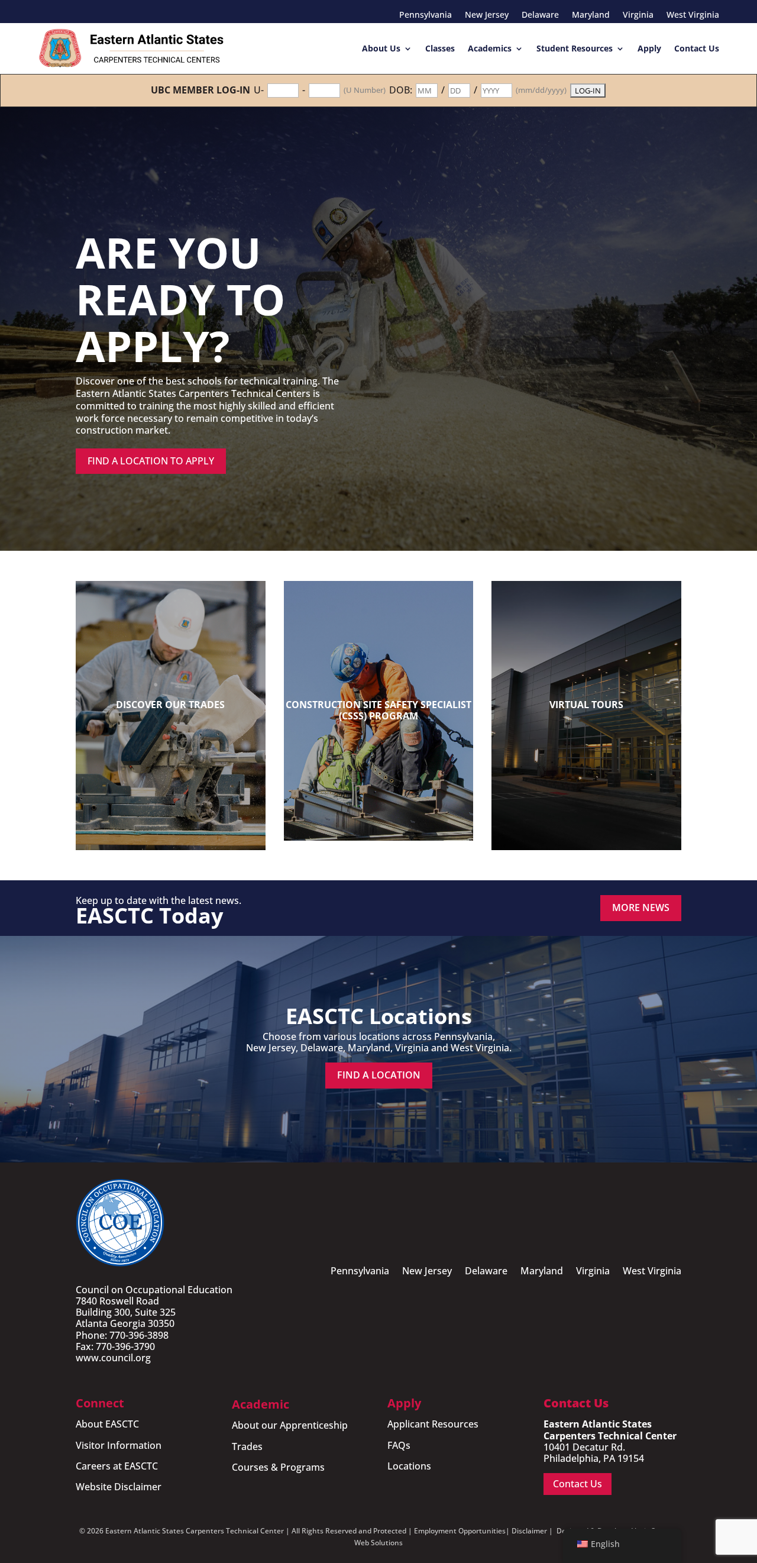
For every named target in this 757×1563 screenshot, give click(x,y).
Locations (409, 1465)
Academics (490, 48)
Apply (649, 48)
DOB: (400, 90)
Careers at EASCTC (117, 1465)
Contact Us (696, 48)
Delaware (540, 15)
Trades (247, 1446)
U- (259, 90)
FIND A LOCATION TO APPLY (151, 460)
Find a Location (378, 1074)
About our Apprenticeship (290, 1425)
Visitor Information (118, 1445)
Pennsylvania (425, 15)
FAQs (398, 1445)
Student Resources (574, 48)
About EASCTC (107, 1423)
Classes (440, 48)
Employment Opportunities (460, 1531)
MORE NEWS (640, 907)
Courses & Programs (278, 1467)
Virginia (638, 15)
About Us (381, 48)
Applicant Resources (432, 1423)
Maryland (591, 15)
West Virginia (693, 15)
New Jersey (487, 15)
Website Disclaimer (118, 1486)
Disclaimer (529, 1531)
